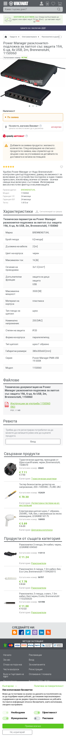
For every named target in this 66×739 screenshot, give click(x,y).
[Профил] (41, 3)
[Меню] (5, 3)
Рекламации (35, 655)
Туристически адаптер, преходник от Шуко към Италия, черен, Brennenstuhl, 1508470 (39, 462)
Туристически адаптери (44, 478)
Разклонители (38, 563)
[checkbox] (5, 712)
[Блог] (14, 632)
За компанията (37, 664)
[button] (9, 686)
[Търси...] (59, 9)
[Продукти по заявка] (47, 4)
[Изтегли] (6, 404)
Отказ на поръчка (12, 664)
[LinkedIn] (41, 632)
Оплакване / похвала (40, 674)
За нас (6, 660)
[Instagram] (34, 632)
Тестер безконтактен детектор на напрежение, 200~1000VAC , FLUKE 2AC (40, 485)
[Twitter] (28, 632)
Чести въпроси (11, 669)
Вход (33, 441)
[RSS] (48, 632)
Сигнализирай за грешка (51, 212)
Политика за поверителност (49, 686)
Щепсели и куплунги (42, 530)
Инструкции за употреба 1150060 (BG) (30, 405)
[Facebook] (21, 632)
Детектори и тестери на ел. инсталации (39, 504)
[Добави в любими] (61, 166)
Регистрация (35, 669)
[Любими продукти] (53, 3)
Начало (7, 655)
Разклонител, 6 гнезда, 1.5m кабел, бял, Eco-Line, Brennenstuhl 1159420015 (40, 570)
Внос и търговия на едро (13, 675)
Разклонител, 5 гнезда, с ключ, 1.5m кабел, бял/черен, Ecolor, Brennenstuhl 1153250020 (39, 596)
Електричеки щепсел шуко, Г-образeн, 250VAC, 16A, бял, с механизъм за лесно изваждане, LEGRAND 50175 (40, 513)
